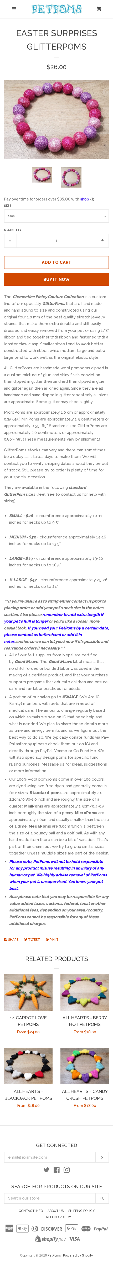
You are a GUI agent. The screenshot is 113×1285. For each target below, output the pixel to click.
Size (8, 206)
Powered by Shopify (78, 1255)
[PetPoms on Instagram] (67, 1171)
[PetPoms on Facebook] (56, 1171)
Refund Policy (58, 1217)
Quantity (13, 230)
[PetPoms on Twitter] (46, 1171)
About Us (56, 1211)
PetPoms (54, 1255)
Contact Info (31, 1211)
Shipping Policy (81, 1211)
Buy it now (56, 279)
